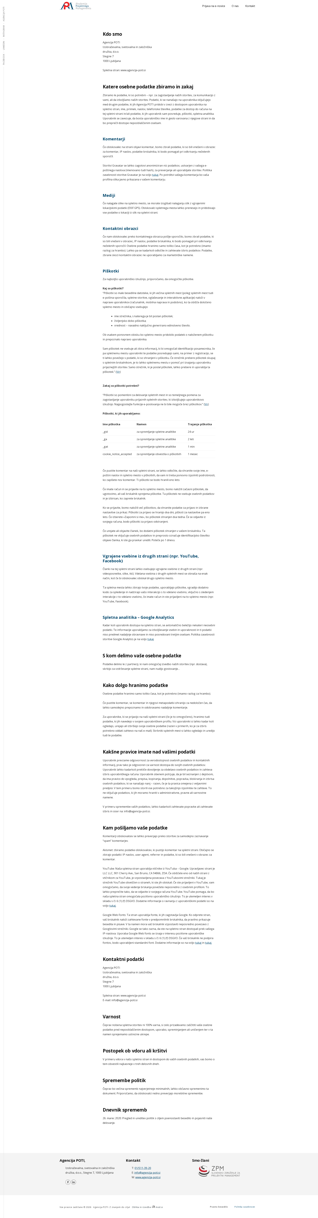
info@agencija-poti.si (147, 1172)
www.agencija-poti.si (147, 1177)
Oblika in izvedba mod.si (147, 1207)
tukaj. (112, 905)
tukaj (155, 175)
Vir (118, 372)
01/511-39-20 (143, 1168)
